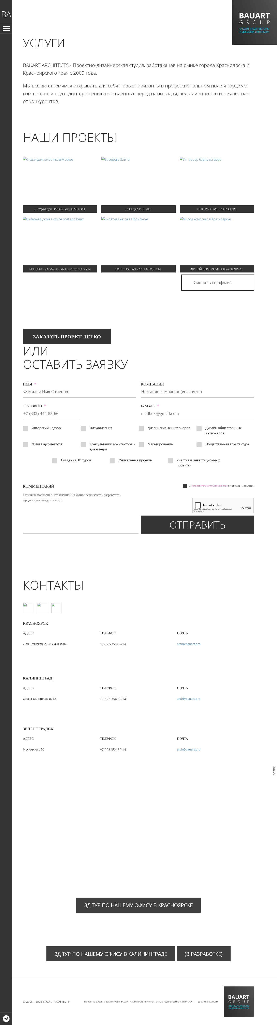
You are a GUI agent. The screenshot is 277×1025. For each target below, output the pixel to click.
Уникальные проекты (135, 460)
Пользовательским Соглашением (209, 485)
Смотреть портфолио (213, 282)
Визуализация (101, 428)
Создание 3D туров (76, 460)
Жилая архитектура (47, 444)
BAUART (188, 1001)
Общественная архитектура (227, 444)
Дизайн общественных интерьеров (223, 430)
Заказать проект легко (67, 336)
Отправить (197, 524)
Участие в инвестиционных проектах (198, 463)
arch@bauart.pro (188, 644)
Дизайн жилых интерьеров (169, 428)
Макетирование (160, 444)
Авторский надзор (46, 428)
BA (6, 14)
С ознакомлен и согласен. (221, 485)
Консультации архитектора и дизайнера (112, 447)
